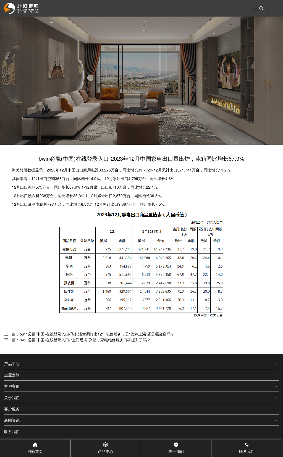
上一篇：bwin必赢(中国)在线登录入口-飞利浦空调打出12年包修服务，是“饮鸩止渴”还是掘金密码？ (89, 334)
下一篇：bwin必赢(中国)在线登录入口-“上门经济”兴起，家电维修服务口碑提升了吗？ (77, 339)
